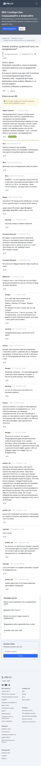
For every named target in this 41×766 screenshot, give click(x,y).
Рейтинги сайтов (27, 719)
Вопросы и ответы (17, 38)
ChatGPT (4, 699)
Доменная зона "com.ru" (12, 610)
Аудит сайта (5, 705)
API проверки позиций (28, 713)
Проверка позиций (9, 734)
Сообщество (5, 38)
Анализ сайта (9, 644)
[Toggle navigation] (36, 3)
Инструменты (6, 732)
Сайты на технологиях (29, 722)
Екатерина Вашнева (11, 54)
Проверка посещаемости (9, 702)
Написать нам (6, 753)
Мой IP (4, 711)
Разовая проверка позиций (10, 697)
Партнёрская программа (29, 716)
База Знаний (26, 699)
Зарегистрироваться (9, 29)
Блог (23, 697)
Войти (22, 29)
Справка (4, 755)
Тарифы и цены (6, 729)
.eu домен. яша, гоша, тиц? (13, 630)
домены (12, 91)
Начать (20, 656)
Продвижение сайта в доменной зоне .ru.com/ (19, 624)
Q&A (23, 691)
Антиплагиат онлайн (8, 708)
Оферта (4, 758)
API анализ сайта (27, 710)
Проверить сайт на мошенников (7, 717)
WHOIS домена (6, 714)
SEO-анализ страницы (8, 694)
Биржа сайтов (6, 737)
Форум (24, 694)
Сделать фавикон (7, 721)
